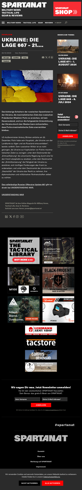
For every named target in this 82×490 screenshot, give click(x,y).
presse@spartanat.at (33, 208)
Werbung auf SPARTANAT (41, 461)
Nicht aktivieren (29, 483)
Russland (6, 61)
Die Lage (6, 58)
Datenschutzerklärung (51, 476)
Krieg (24, 58)
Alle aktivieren (52, 483)
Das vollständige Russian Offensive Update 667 (23, 184)
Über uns (41, 456)
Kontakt (41, 451)
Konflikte (7, 34)
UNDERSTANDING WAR (13, 194)
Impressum (41, 466)
